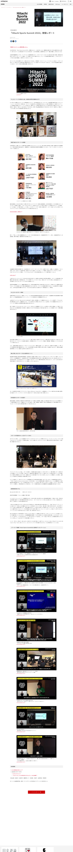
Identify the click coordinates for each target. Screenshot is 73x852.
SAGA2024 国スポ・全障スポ (15, 211)
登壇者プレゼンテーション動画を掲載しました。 (19, 47)
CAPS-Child (12, 275)
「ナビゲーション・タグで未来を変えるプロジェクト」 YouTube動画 (24, 775)
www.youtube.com (20, 556)
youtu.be (18, 94)
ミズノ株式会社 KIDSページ (16, 769)
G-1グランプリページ (16, 773)
